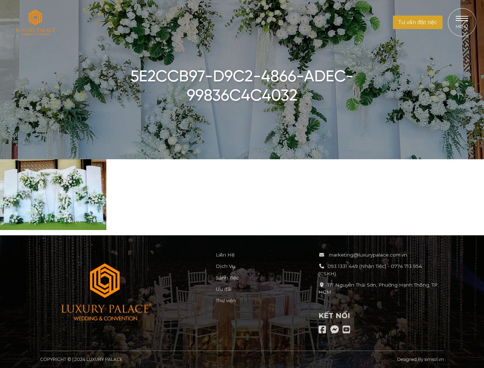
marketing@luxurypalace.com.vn (367, 255)
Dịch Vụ (225, 266)
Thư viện (226, 300)
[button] (418, 22)
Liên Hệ (225, 255)
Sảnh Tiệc (227, 278)
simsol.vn (434, 359)
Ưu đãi (223, 289)
